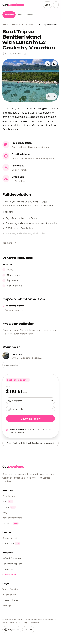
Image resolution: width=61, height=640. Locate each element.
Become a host (9, 538)
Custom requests (11, 574)
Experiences (8, 496)
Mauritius (16, 25)
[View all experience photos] (30, 80)
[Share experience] (47, 63)
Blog (4, 512)
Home (5, 25)
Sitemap (6, 605)
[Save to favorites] (54, 63)
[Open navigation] (56, 4)
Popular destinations (12, 517)
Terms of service (10, 589)
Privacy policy (9, 594)
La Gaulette (29, 25)
